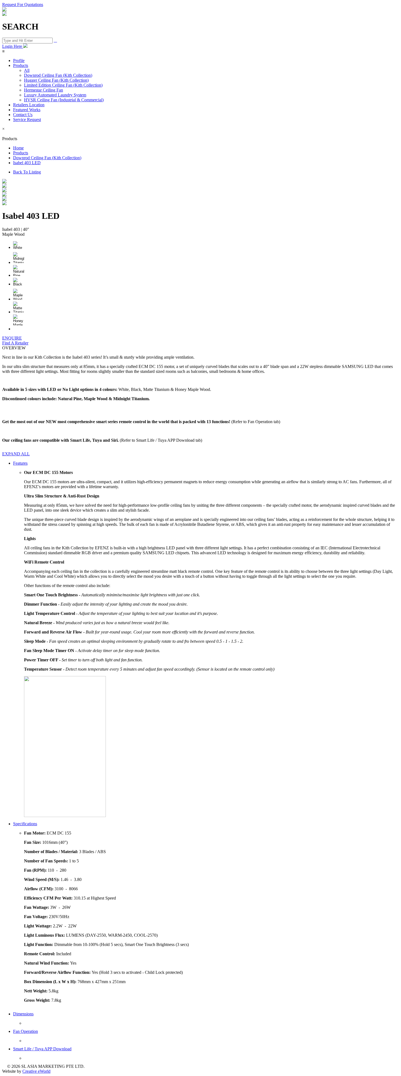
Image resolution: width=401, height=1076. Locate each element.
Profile (19, 60)
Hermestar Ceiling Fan (43, 90)
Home (18, 148)
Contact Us (22, 114)
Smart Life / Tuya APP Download (42, 1048)
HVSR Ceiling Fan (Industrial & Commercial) (64, 100)
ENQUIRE (12, 338)
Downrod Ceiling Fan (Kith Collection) (58, 75)
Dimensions (23, 1014)
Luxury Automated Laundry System (55, 95)
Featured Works (26, 109)
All (26, 70)
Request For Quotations (22, 4)
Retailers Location (28, 104)
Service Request (27, 119)
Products (20, 65)
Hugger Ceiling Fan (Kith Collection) (56, 80)
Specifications (25, 823)
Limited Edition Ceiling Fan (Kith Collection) (63, 85)
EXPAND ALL (16, 454)
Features (20, 463)
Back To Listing (27, 172)
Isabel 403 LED (27, 162)
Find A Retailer (15, 343)
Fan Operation (25, 1031)
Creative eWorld (36, 1071)
